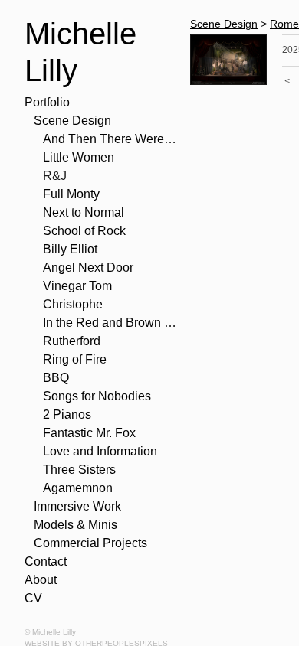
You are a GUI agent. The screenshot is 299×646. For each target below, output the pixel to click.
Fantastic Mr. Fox (89, 432)
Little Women (78, 157)
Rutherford (71, 340)
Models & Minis (75, 524)
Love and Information (100, 451)
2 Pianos (67, 414)
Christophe (73, 304)
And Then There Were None (110, 138)
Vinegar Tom (77, 285)
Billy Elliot (70, 249)
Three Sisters (79, 469)
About (41, 579)
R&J (55, 175)
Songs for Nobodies (97, 396)
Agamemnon (78, 487)
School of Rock (84, 230)
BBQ (56, 377)
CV (33, 598)
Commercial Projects (90, 543)
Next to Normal (83, 212)
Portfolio (47, 102)
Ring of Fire (75, 359)
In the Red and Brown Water (110, 322)
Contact (46, 561)
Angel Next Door (88, 267)
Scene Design (72, 120)
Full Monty (71, 194)
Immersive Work (77, 506)
